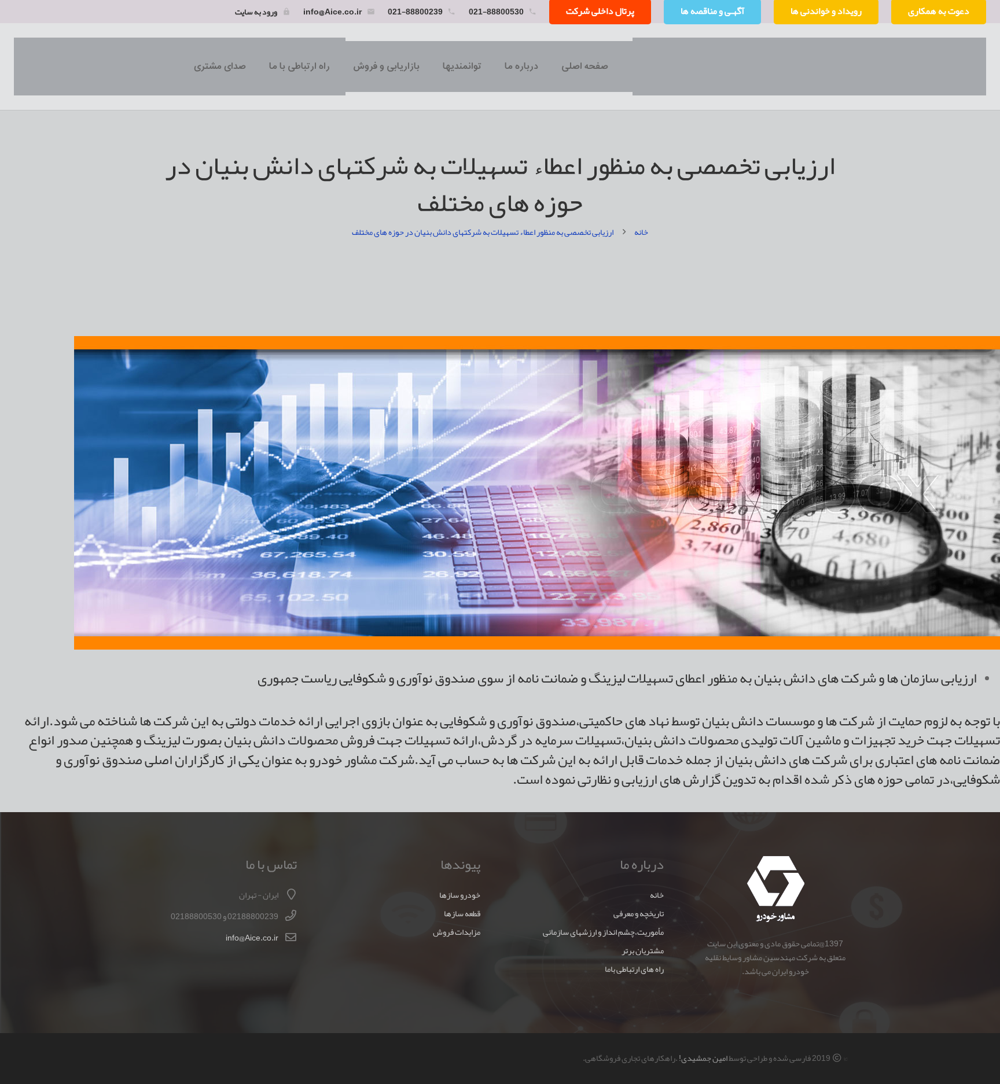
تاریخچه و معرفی (638, 913)
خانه (657, 895)
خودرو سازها (459, 895)
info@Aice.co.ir (332, 11)
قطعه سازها (462, 913)
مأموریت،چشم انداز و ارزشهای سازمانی (603, 932)
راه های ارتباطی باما (634, 969)
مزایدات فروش (456, 932)
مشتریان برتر (643, 950)
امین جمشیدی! (703, 1058)
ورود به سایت (256, 11)
